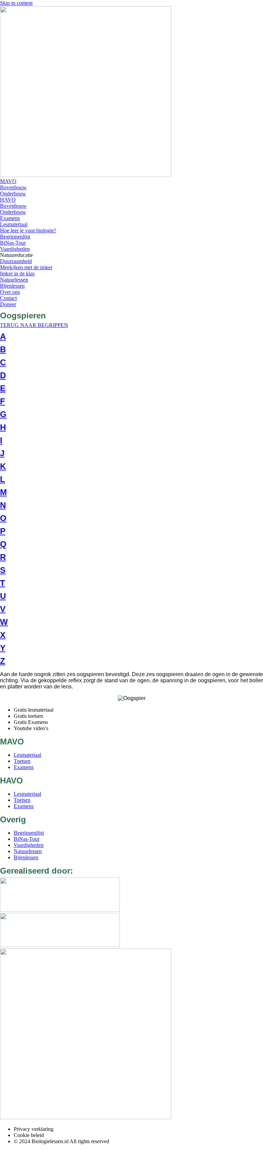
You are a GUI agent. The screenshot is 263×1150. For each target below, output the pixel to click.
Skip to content (16, 3)
